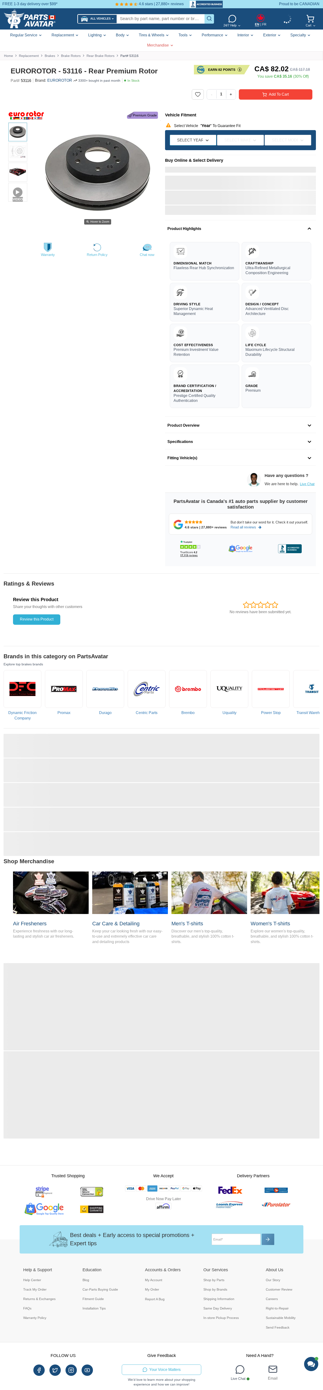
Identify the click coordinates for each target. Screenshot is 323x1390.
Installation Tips (94, 1308)
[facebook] (39, 1370)
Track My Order (35, 1289)
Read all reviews (243, 527)
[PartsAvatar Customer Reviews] (204, 4)
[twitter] (55, 1370)
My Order (152, 1289)
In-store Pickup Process (221, 1318)
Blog (86, 1280)
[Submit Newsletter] (268, 1239)
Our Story (273, 1280)
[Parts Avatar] (39, 18)
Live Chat (307, 484)
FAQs (27, 1308)
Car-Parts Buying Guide (100, 1289)
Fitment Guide (93, 1299)
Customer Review (279, 1289)
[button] (97, 19)
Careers (272, 1299)
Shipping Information (218, 1299)
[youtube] (87, 1370)
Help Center (32, 1280)
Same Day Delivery (217, 1308)
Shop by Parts (213, 1280)
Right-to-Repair (277, 1308)
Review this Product (36, 619)
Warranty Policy (34, 1318)
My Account (153, 1280)
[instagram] (71, 1370)
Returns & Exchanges (39, 1299)
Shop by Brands (215, 1289)
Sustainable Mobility (281, 1318)
